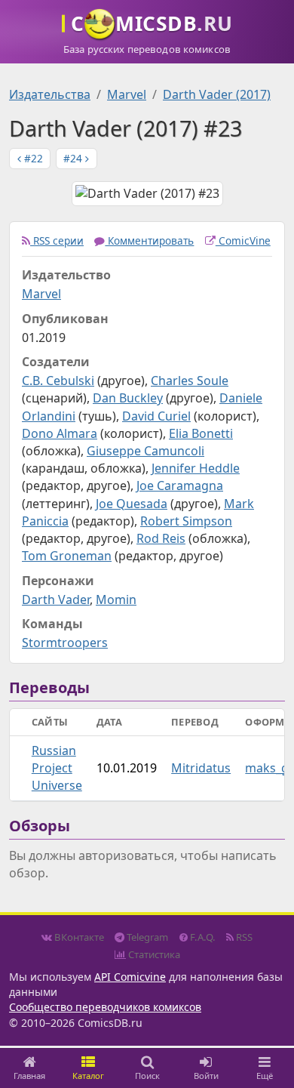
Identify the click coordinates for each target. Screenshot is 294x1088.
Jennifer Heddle (196, 468)
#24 (74, 158)
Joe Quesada (131, 503)
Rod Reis (160, 538)
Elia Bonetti (201, 433)
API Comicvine (130, 976)
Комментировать (149, 240)
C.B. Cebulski (58, 380)
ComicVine (243, 240)
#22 (32, 158)
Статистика (153, 954)
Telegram (146, 937)
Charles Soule (189, 380)
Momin (116, 599)
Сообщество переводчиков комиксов (105, 1007)
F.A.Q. (202, 937)
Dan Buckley (128, 398)
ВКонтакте (78, 937)
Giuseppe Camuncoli (145, 450)
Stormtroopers (65, 642)
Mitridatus (201, 768)
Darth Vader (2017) (217, 94)
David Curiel (156, 416)
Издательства (49, 94)
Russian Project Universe (57, 768)
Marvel (126, 94)
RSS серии (57, 240)
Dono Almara (59, 433)
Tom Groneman (67, 555)
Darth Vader (56, 599)
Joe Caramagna (179, 485)
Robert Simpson (186, 521)
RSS (243, 937)
